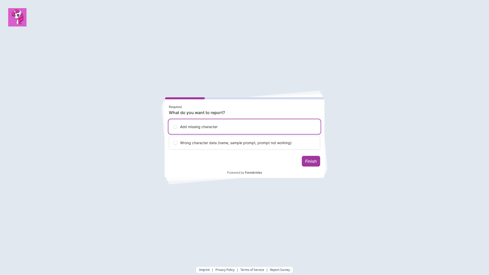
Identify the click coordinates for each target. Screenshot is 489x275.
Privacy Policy (225, 270)
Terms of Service (252, 270)
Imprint (204, 270)
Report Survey (280, 270)
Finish (311, 161)
